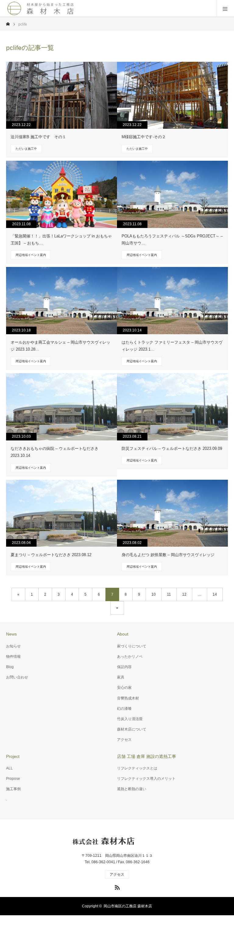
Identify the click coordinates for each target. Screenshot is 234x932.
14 (215, 594)
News (11, 634)
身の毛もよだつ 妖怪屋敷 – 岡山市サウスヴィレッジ (168, 554)
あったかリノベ (130, 656)
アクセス (124, 740)
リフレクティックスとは (137, 768)
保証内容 (124, 667)
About (122, 634)
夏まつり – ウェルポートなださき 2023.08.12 (51, 554)
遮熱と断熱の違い (131, 789)
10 (153, 594)
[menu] (225, 8)
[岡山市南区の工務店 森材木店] (41, 8)
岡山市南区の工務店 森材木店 (128, 906)
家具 (120, 677)
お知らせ (13, 646)
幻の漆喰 (124, 708)
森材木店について (131, 729)
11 (169, 594)
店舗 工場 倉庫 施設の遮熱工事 (146, 756)
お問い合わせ (17, 677)
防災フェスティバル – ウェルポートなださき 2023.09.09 (172, 448)
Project (13, 756)
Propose (13, 778)
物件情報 (13, 656)
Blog (10, 667)
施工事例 (13, 789)
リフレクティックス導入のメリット (146, 778)
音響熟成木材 (128, 698)
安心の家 (124, 687)
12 (184, 594)
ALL (9, 768)
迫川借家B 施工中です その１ (38, 137)
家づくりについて (131, 646)
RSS (116, 886)
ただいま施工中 (26, 148)
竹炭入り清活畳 (130, 719)
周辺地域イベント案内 (31, 255)
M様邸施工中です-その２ (144, 137)
